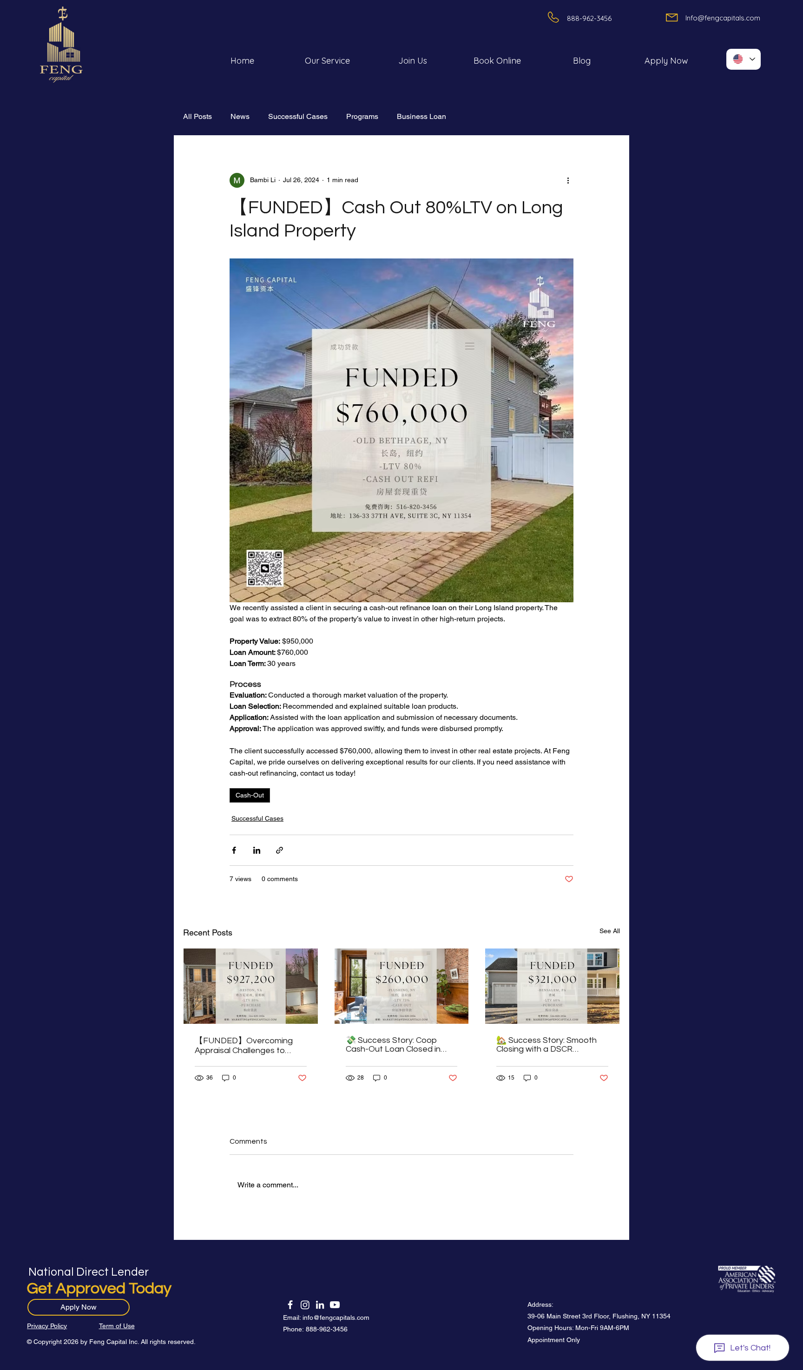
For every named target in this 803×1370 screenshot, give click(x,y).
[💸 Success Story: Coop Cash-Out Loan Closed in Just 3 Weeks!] (402, 986)
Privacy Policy (47, 1326)
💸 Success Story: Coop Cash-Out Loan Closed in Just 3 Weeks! (393, 1045)
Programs (362, 116)
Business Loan (421, 116)
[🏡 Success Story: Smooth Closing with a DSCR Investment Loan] (552, 986)
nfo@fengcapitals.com (336, 1317)
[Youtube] (335, 1305)
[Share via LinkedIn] (256, 850)
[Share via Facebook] (234, 850)
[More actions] (567, 180)
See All (609, 931)
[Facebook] (290, 1305)
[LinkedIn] (320, 1305)
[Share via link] (279, 850)
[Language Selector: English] (743, 59)
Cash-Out (250, 795)
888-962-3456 (327, 1329)
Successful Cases (298, 116)
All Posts (197, 116)
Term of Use (117, 1326)
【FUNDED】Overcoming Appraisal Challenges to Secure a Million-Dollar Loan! (248, 1045)
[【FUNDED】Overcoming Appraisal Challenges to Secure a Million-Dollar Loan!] (251, 986)
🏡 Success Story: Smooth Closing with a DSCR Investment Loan (546, 1045)
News (240, 116)
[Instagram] (305, 1305)
